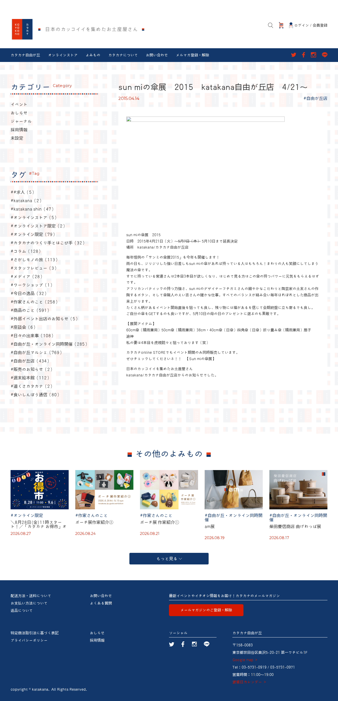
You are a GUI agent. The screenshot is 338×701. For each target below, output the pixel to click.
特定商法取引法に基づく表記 (35, 633)
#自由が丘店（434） (31, 361)
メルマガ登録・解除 (192, 55)
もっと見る (166, 559)
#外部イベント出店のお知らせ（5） (45, 319)
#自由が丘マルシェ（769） (37, 352)
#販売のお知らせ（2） (32, 369)
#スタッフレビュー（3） (34, 268)
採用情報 (19, 130)
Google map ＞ (245, 660)
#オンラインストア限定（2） (39, 226)
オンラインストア (63, 55)
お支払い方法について (29, 603)
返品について (22, 610)
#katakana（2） (27, 201)
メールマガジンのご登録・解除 (206, 610)
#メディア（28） (27, 276)
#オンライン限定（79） (34, 234)
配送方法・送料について (31, 596)
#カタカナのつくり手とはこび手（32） (48, 243)
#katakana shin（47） (33, 209)
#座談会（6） (24, 327)
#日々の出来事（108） (33, 335)
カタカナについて (123, 55)
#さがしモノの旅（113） (35, 260)
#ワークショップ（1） (32, 285)
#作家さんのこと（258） (35, 302)
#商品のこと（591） (31, 310)
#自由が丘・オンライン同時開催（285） (50, 344)
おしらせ (19, 113)
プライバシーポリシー (29, 640)
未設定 (17, 138)
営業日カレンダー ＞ (249, 682)
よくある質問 (101, 603)
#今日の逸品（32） (29, 293)
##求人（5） (23, 192)
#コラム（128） (27, 251)
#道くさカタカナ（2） (32, 386)
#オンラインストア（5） (34, 217)
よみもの (93, 55)
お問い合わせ (157, 55)
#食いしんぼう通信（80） (36, 395)
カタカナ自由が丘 (25, 55)
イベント (19, 104)
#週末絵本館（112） (31, 378)
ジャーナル (21, 121)
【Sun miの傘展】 (200, 359)
